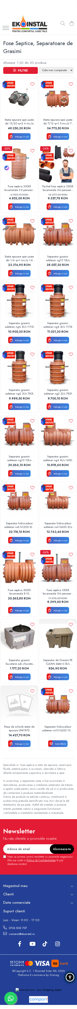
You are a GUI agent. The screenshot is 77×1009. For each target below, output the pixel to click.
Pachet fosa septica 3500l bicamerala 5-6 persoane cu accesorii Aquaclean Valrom (57, 188)
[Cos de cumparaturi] (71, 23)
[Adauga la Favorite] (32, 84)
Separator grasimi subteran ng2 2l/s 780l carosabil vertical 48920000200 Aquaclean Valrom (58, 392)
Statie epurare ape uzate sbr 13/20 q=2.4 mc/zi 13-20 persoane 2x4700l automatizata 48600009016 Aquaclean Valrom (19, 121)
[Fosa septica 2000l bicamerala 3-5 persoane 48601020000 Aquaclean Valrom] (19, 164)
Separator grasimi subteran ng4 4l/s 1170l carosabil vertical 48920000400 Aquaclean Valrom (19, 325)
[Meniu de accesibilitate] (70, 977)
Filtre (22, 70)
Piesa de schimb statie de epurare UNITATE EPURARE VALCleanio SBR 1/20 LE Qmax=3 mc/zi (19, 728)
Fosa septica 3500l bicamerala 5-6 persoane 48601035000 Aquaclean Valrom (58, 592)
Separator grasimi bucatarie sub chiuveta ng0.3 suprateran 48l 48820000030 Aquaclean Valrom (19, 662)
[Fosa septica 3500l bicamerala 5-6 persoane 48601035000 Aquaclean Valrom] (57, 567)
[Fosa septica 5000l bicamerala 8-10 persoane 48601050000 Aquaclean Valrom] (19, 567)
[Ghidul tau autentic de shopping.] (38, 999)
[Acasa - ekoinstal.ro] (29, 23)
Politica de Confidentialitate (41, 860)
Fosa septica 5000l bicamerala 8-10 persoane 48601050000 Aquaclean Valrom (19, 592)
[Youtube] (32, 944)
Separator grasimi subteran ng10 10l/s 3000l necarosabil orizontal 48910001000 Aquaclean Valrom (19, 458)
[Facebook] (19, 944)
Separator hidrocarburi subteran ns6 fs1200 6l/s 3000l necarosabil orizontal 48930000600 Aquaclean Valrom (19, 525)
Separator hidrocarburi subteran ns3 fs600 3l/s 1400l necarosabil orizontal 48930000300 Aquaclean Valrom (58, 525)
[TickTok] (45, 944)
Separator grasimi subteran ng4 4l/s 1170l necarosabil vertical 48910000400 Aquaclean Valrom (57, 325)
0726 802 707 (17, 928)
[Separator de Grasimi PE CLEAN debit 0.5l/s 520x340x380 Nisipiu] (57, 637)
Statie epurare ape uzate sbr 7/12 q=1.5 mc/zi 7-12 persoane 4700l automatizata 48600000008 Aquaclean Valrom (57, 121)
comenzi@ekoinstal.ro (21, 934)
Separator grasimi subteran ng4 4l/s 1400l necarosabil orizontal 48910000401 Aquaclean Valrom (58, 458)
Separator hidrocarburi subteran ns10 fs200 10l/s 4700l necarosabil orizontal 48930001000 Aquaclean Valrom (57, 728)
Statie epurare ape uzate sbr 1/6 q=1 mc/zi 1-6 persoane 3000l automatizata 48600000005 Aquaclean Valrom (19, 258)
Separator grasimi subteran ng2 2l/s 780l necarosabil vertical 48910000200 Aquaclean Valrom (19, 392)
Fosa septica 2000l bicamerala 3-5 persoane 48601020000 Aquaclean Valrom (19, 188)
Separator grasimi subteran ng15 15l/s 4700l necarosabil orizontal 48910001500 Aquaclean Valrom (57, 258)
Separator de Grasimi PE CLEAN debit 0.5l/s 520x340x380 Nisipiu (58, 662)
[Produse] (6, 28)
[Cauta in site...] (63, 23)
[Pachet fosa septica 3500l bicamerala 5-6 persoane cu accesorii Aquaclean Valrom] (57, 164)
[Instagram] (57, 944)
